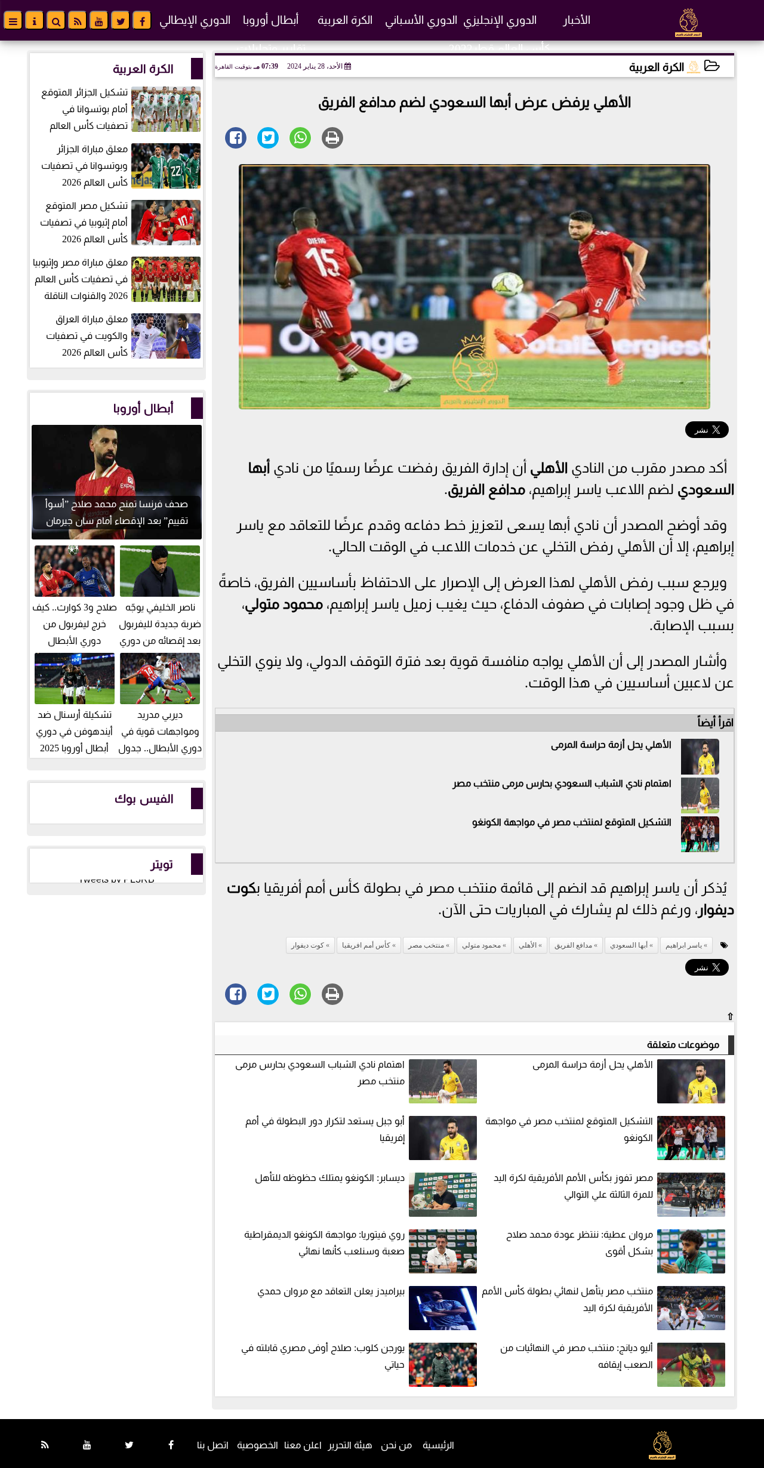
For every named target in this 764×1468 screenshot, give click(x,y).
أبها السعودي (629, 945)
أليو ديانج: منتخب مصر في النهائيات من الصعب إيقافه (576, 1356)
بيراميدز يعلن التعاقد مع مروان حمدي (331, 1291)
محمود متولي (284, 604)
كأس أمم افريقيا (366, 945)
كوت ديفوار (307, 945)
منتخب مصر (476, 783)
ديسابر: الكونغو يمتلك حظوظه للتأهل (330, 1178)
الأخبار (576, 20)
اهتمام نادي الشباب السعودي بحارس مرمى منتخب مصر (320, 1072)
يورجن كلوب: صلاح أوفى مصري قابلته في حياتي (323, 1356)
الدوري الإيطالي (194, 20)
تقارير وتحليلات (271, 48)
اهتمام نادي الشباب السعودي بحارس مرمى (585, 783)
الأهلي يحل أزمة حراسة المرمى (611, 744)
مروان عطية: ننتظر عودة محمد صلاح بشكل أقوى (579, 1242)
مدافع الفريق (486, 489)
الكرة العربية (345, 20)
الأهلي (549, 468)
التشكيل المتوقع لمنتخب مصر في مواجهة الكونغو (571, 822)
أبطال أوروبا (270, 20)
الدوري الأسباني (421, 20)
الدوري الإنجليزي (500, 20)
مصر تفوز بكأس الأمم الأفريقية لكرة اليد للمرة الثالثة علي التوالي (573, 1186)
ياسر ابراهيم (684, 945)
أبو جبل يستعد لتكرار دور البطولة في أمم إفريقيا (325, 1129)
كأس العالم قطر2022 (499, 48)
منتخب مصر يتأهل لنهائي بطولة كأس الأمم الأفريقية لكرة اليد (567, 1299)
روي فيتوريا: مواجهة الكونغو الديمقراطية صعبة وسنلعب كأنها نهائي (324, 1242)
